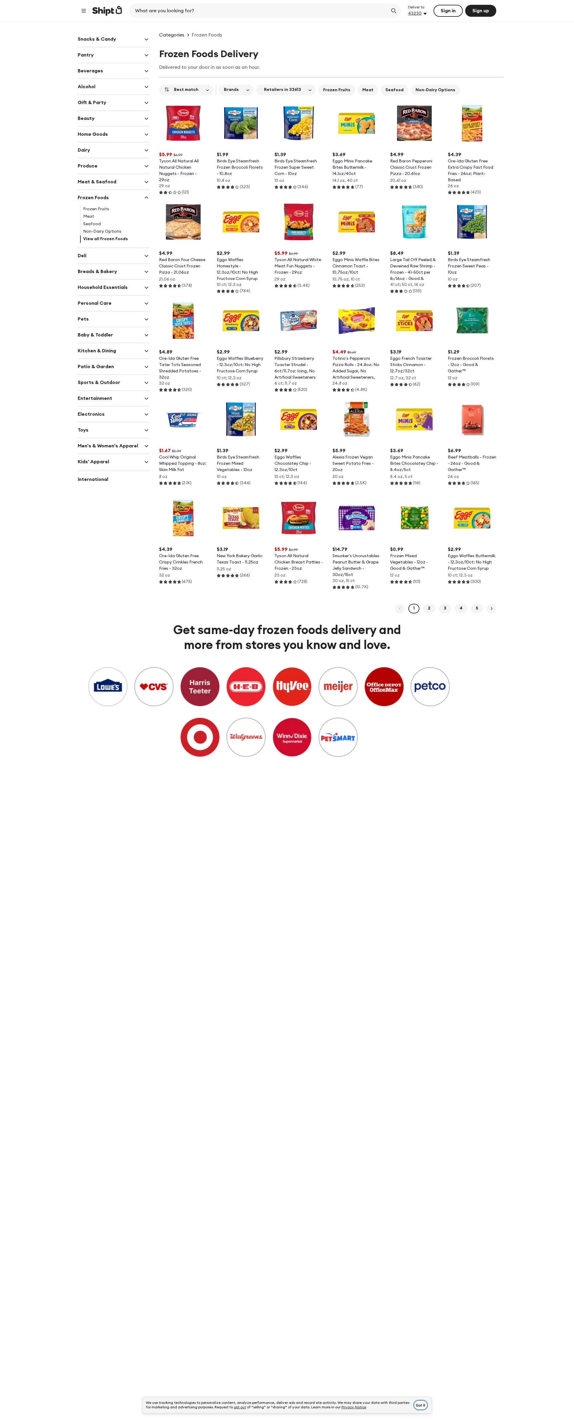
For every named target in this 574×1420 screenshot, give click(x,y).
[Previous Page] (400, 608)
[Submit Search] (394, 11)
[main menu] (84, 11)
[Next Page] (491, 608)
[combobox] (259, 10)
